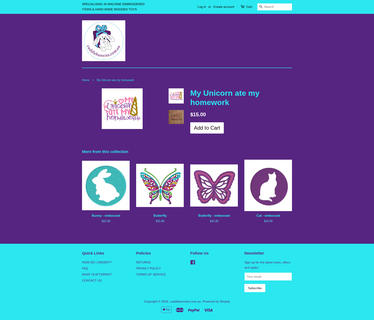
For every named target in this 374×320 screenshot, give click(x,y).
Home (85, 80)
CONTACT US (92, 280)
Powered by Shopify (216, 301)
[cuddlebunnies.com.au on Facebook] (192, 263)
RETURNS (143, 262)
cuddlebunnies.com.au (185, 301)
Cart (249, 6)
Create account (223, 6)
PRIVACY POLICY (148, 268)
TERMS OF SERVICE (151, 274)
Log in (202, 6)
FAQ (85, 268)
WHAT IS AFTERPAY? (97, 274)
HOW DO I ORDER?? (97, 262)
